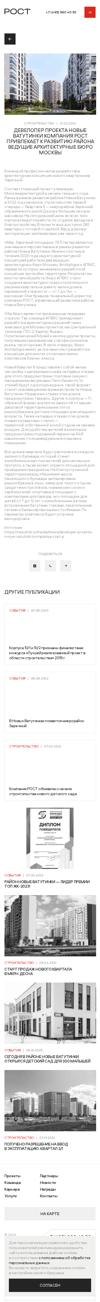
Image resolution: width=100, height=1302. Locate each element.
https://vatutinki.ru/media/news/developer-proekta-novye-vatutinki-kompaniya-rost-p (48, 534)
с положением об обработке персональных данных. (50, 1260)
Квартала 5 (35, 206)
